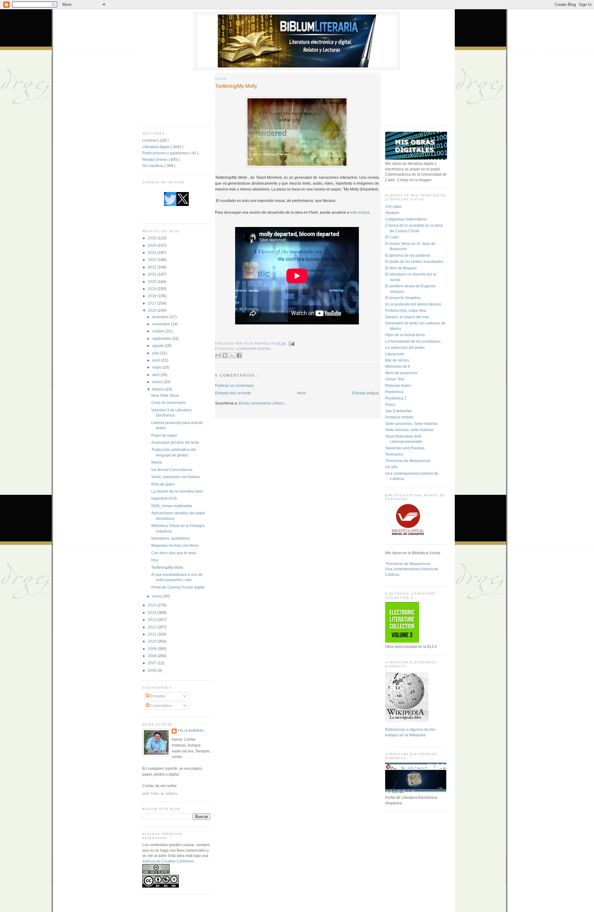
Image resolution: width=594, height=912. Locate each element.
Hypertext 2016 (164, 498)
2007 (152, 663)
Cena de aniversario (168, 402)
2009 (152, 649)
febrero (158, 389)
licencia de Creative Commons (168, 861)
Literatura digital (156, 147)
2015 (152, 605)
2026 (152, 238)
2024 (152, 252)
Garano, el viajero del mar (407, 317)
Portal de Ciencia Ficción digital (177, 587)
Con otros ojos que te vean (173, 553)
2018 (152, 296)
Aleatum (392, 213)
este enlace (360, 212)
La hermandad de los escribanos (413, 341)
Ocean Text (394, 379)
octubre (159, 331)
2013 (152, 620)
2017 (152, 303)
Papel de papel (164, 435)
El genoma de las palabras (407, 255)
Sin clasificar (153, 166)
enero (157, 596)
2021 (152, 274)
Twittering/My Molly (167, 567)
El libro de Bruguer (401, 268)
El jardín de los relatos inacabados (414, 261)
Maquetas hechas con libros (175, 545)
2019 (152, 289)
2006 (152, 670)
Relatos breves (155, 159)
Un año (391, 467)
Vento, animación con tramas (175, 477)
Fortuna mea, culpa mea (405, 310)
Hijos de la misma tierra (405, 335)
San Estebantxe (398, 411)
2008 (152, 656)
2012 (152, 627)
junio (156, 360)
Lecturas (150, 140)
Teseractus (394, 454)
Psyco (390, 404)
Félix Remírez (191, 730)
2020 (152, 282)
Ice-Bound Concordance (171, 470)
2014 (152, 612)
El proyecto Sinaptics (402, 298)
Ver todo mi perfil (160, 793)
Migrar (156, 462)
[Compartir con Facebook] (239, 355)
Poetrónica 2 (396, 398)
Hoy (154, 560)
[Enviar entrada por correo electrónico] (291, 343)
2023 (152, 260)
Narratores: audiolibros (170, 538)
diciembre (161, 317)
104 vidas (393, 206)
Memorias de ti (397, 366)
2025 (152, 245)
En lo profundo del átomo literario (413, 304)
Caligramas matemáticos (406, 219)
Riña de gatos (163, 484)
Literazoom (394, 354)
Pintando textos (398, 385)
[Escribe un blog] (225, 355)
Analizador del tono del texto (175, 442)
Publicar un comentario (234, 385)
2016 (152, 310)
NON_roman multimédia (171, 506)
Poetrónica (394, 392)
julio (156, 353)
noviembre (161, 324)
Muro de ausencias (401, 373)
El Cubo (392, 237)
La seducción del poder (405, 347)
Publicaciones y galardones (166, 153)
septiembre (162, 338)
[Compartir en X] (232, 355)
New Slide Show (165, 395)
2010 (152, 641)
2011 (152, 634)
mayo (157, 367)
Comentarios (160, 706)
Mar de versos (397, 360)
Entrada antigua (365, 393)
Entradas (157, 696)
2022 (152, 267)
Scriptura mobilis (399, 417)
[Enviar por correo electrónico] (218, 355)
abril (156, 375)
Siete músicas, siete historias (409, 430)
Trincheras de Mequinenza (407, 461)
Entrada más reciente (233, 393)
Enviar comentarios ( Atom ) (262, 403)
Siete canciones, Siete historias (411, 424)
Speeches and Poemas (404, 448)
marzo (158, 382)
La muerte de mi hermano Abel (177, 491)
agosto (158, 346)
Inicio (301, 393)
